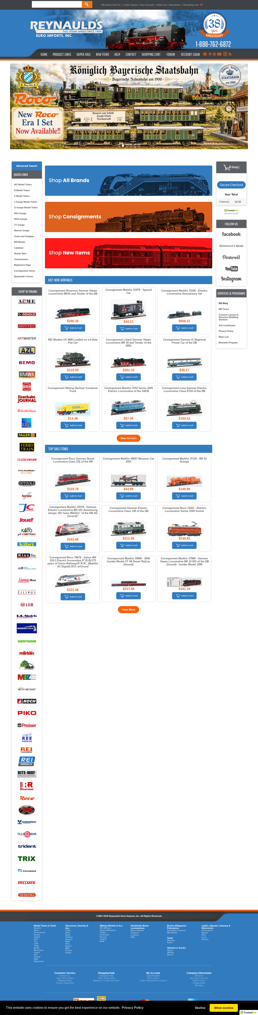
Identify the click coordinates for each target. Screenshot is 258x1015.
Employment (199, 983)
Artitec (68, 952)
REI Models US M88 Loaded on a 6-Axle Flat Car (73, 341)
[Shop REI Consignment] (27, 749)
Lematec (135, 935)
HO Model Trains (23, 184)
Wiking (170, 952)
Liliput (37, 937)
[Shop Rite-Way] (27, 773)
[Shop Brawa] (27, 374)
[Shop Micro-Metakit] (27, 689)
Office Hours (199, 980)
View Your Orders (65, 978)
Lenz (204, 937)
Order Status (130, 5)
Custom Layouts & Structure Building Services (229, 317)
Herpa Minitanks (108, 930)
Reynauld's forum (23, 276)
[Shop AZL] (27, 350)
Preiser (69, 939)
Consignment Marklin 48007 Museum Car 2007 (128, 460)
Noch (67, 935)
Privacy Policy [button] (133, 1007)
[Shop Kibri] (27, 544)
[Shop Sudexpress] (27, 822)
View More (128, 609)
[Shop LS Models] (27, 616)
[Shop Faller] (27, 435)
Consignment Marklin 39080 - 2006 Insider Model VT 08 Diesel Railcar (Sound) (128, 561)
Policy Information (106, 978)
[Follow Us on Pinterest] (214, 54)
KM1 (36, 959)
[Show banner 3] (127, 145)
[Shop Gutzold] (27, 483)
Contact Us (64, 975)
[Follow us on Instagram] (225, 54)
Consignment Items (24, 271)
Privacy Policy (226, 331)
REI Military (105, 928)
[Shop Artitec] (27, 326)
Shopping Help (106, 975)
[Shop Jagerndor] (27, 507)
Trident (103, 939)
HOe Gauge (20, 213)
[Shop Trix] (27, 858)
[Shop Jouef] (27, 519)
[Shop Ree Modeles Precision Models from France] (27, 737)
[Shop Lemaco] (27, 580)
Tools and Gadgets (24, 236)
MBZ (67, 948)
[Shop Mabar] (27, 628)
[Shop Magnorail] (27, 640)
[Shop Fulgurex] (27, 471)
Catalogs (19, 248)
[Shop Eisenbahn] (27, 398)
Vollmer (69, 937)
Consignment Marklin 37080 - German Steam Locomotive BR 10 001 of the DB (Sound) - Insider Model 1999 (184, 561)
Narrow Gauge (21, 230)
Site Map (199, 985)
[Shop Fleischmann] (27, 459)
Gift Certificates (227, 325)
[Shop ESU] (27, 423)
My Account (153, 978)
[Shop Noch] (27, 701)
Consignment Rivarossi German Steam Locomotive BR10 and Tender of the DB (72, 292)
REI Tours (224, 309)
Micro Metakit (137, 930)
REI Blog (223, 303)
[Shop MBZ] (27, 677)
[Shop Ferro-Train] (27, 447)
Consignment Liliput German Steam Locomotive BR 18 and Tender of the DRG (128, 342)
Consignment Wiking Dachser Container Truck (73, 390)
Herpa (170, 950)
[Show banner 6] (139, 145)
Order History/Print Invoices (153, 980)
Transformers (21, 259)
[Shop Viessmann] (27, 870)
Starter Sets (20, 253)
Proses (68, 950)
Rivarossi (38, 950)
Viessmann (207, 930)
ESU (204, 935)
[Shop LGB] (27, 604)
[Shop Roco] (27, 798)
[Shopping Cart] (151, 54)
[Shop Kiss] (27, 556)
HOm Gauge (20, 219)
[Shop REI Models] (27, 761)
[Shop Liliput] (27, 592)
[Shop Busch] (27, 386)
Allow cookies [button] (223, 1007)
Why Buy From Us (111, 5)
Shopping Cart (191, 5)
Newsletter (174, 5)
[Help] (117, 54)
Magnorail (39, 961)
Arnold (37, 957)
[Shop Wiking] (27, 894)
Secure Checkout (231, 185)
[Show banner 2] (123, 145)
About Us (199, 975)
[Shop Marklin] (27, 653)
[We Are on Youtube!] (219, 54)
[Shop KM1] (27, 568)
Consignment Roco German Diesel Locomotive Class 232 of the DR (72, 460)
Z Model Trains (22, 196)
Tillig (36, 946)
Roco (36, 930)
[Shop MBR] (27, 665)
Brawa (37, 935)
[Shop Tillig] (27, 834)
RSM (67, 941)
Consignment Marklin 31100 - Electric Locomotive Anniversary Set (184, 292)
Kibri (67, 933)
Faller (68, 930)
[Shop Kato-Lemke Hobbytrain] (27, 532)
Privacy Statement (65, 983)
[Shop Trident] (27, 846)
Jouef (36, 952)
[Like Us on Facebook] (205, 54)
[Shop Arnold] (27, 314)
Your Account (147, 5)
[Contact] (131, 54)
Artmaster (104, 935)
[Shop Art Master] (27, 338)
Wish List (162, 5)
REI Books (19, 242)
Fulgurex (135, 933)
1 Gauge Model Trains (25, 202)
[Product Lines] (62, 54)
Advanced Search (26, 166)
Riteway (171, 940)
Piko (36, 939)
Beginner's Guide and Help (106, 980)
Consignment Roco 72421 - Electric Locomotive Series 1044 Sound (184, 509)
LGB (36, 943)
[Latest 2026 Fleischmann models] (129, 106)
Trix (35, 941)
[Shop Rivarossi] (27, 786)
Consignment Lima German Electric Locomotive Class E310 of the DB (184, 390)
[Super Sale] (83, 54)
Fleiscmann (39, 932)
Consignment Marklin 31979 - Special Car (128, 291)
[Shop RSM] (27, 810)
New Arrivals (128, 438)
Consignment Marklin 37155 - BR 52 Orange (184, 460)
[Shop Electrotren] (27, 411)
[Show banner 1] (119, 145)
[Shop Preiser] (27, 725)
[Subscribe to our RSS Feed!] (230, 54)
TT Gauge (19, 225)
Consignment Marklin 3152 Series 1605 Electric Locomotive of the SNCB (128, 390)
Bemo (37, 948)
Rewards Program (228, 342)
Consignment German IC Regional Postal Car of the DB (184, 341)
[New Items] (102, 54)
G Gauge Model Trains (26, 207)
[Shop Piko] (27, 713)
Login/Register (153, 975)
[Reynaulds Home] (38, 54)
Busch (68, 946)
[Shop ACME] (27, 302)
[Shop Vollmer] (27, 882)
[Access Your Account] (190, 54)
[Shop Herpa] (27, 495)
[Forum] (170, 54)
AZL (36, 955)
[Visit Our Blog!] (210, 54)
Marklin (37, 928)
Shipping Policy (64, 980)
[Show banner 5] (135, 145)
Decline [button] (200, 1007)
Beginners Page (22, 265)
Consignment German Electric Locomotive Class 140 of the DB (128, 509)
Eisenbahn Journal (176, 930)
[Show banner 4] (131, 145)
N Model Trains (22, 190)
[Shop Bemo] (27, 362)
